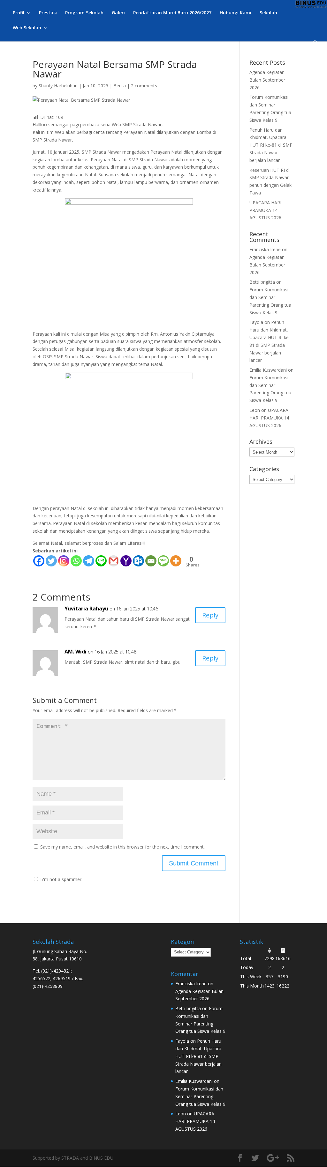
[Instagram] (63, 560)
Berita (119, 86)
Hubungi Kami (235, 13)
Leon (254, 410)
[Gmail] (113, 560)
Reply (210, 615)
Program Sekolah (84, 13)
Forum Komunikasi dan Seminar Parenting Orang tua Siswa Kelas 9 (200, 1096)
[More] (175, 560)
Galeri (118, 13)
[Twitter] (51, 560)
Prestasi (48, 13)
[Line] (101, 560)
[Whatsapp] (76, 560)
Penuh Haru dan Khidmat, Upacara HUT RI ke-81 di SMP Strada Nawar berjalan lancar (271, 145)
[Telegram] (88, 560)
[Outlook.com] (138, 560)
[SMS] (163, 560)
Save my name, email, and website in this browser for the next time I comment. (122, 847)
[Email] (150, 560)
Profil (18, 13)
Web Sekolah (27, 28)
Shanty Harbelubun (58, 86)
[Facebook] (38, 560)
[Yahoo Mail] (126, 560)
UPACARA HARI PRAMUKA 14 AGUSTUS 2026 (265, 210)
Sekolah (268, 13)
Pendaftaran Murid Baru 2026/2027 (172, 13)
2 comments (144, 86)
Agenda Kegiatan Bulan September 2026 (267, 80)
